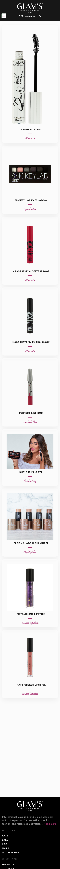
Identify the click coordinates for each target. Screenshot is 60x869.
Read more (50, 824)
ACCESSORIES (10, 852)
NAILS (5, 848)
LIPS (4, 843)
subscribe (30, 16)
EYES (5, 839)
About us (8, 864)
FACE (5, 835)
